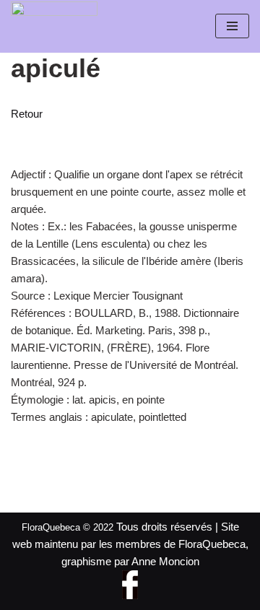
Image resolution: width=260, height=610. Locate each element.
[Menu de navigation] (232, 26)
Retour (27, 114)
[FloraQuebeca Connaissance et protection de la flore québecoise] (54, 22)
